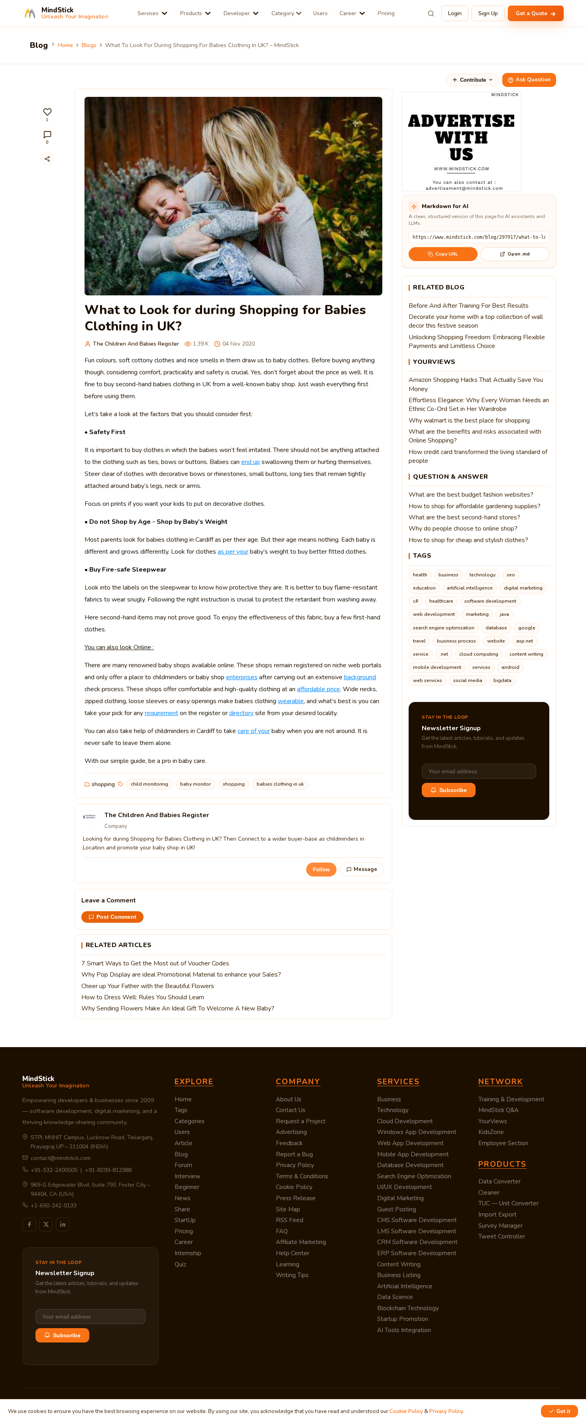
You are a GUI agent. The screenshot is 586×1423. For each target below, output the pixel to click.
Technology (393, 1110)
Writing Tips (292, 1275)
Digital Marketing (400, 1198)
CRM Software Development (417, 1242)
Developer (237, 13)
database (496, 628)
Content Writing (399, 1264)
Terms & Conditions (302, 1176)
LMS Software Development (416, 1231)
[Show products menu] (208, 13)
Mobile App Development (413, 1154)
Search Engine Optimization (414, 1176)
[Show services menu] (164, 13)
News (183, 1198)
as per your (233, 551)
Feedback (289, 1143)
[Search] (431, 13)
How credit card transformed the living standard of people (478, 456)
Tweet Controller (501, 1236)
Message (365, 869)
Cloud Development (405, 1121)
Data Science (395, 1297)
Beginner (187, 1187)
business (448, 575)
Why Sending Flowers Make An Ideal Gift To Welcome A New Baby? (177, 1008)
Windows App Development (416, 1132)
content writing (526, 654)
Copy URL (446, 254)
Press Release (296, 1198)
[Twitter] (46, 1224)
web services (427, 680)
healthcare (441, 601)
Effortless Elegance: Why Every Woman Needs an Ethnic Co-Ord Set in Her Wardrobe (479, 404)
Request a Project (301, 1121)
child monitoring (149, 784)
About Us (288, 1099)
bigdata (502, 680)
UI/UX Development (404, 1187)
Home (65, 45)
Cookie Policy (294, 1187)
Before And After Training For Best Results (469, 305)
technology (483, 575)
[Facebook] (29, 1224)
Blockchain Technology (408, 1308)
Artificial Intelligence (405, 1286)
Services (148, 13)
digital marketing (523, 588)
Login (455, 13)
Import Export (497, 1215)
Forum (183, 1165)
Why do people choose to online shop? (463, 528)
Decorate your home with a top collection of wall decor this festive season (476, 321)
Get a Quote (532, 13)
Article (184, 1143)
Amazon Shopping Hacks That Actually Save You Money (476, 384)
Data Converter (499, 1181)
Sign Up (488, 13)
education (424, 588)
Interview (188, 1176)
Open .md (518, 254)
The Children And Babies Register (136, 344)
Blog (181, 1154)
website (496, 641)
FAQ (282, 1231)
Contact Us (290, 1110)
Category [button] (282, 13)
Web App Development (410, 1143)
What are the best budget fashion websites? (471, 494)
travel (419, 641)
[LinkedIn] (62, 1224)
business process (456, 641)
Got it (563, 1411)
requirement (161, 713)
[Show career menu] (362, 13)
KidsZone (491, 1132)
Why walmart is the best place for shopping (469, 420)
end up (250, 462)
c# (415, 601)
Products (191, 13)
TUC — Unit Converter (508, 1203)
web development (434, 614)
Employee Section (503, 1143)
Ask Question (533, 79)
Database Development (410, 1165)
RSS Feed (289, 1220)
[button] (47, 115)
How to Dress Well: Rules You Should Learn (142, 997)
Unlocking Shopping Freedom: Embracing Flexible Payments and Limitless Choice (477, 341)
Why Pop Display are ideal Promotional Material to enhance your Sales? (181, 974)
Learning (287, 1264)
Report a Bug (294, 1154)
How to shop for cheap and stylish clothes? (468, 540)
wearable (291, 701)
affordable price (318, 689)
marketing (477, 614)
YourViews (492, 1121)
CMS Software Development (417, 1220)
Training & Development (511, 1099)
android (510, 667)
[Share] (47, 159)
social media (467, 680)
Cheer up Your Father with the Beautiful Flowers (147, 986)
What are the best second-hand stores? (464, 517)
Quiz (180, 1264)
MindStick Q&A (498, 1110)
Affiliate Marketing (301, 1242)
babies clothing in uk (280, 784)
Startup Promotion (402, 1319)
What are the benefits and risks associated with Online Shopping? (475, 436)
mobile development (437, 667)
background (360, 677)
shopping (103, 784)
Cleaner (488, 1193)
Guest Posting (396, 1209)
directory (241, 713)
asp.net (524, 641)
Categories (190, 1121)
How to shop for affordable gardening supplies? (475, 506)
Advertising (291, 1132)
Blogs (89, 45)
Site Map (288, 1209)
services (481, 667)
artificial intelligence (470, 588)
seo (511, 575)
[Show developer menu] (256, 13)
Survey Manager (500, 1226)
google (526, 628)
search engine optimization (443, 628)
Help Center (292, 1253)
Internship (188, 1253)
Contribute (473, 80)
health (420, 575)
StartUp (185, 1220)
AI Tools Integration (404, 1330)
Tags (181, 1110)
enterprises (242, 677)
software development (490, 601)
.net (444, 654)
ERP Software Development (416, 1253)
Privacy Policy (295, 1165)
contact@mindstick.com (60, 1158)
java (504, 614)
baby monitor (195, 784)
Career (348, 13)
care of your (254, 731)
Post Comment (116, 917)
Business (389, 1099)
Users (320, 13)
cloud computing (478, 654)
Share (182, 1209)
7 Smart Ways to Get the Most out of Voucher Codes (155, 963)
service (421, 654)
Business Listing (399, 1275)
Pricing (386, 13)
